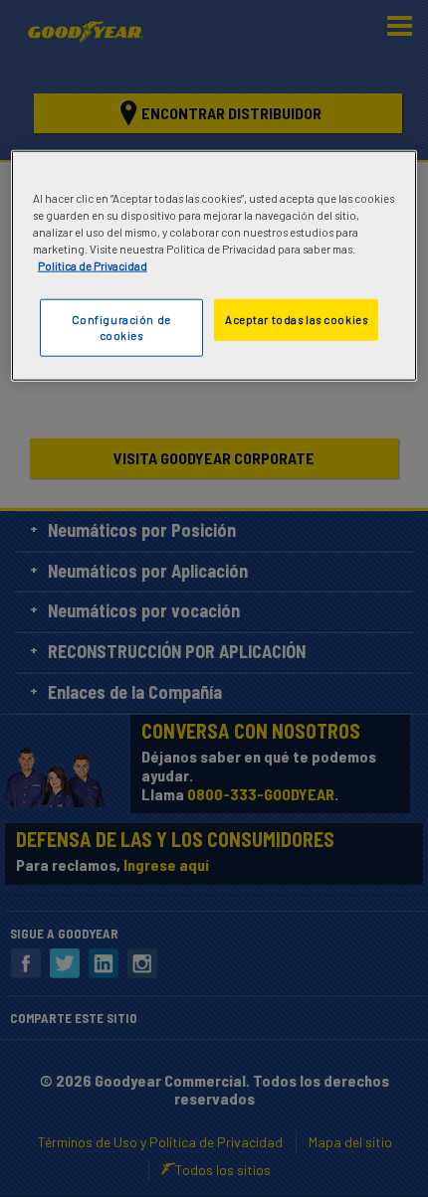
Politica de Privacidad (92, 265)
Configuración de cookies (121, 327)
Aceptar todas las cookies (296, 319)
